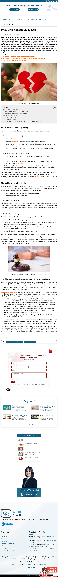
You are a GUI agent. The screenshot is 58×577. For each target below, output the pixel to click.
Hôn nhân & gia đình (7, 543)
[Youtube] (29, 567)
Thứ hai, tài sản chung (10, 119)
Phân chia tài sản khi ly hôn (10, 115)
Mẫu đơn (4, 541)
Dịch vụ (3, 539)
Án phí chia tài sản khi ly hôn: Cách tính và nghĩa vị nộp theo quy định (19, 406)
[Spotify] (34, 567)
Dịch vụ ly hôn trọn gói (30, 438)
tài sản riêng (38, 176)
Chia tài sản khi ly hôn (18, 342)
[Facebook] (24, 567)
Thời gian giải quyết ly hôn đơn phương (14, 60)
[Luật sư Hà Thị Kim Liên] (29, 480)
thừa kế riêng (15, 141)
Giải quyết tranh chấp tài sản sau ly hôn (31, 444)
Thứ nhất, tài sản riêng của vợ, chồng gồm (16, 111)
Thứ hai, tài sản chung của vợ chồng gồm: (16, 113)
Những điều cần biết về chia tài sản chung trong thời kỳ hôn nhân (47, 416)
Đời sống (4, 548)
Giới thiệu (4, 536)
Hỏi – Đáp (4, 546)
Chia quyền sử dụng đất (8, 292)
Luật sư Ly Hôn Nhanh (24, 575)
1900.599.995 (27, 564)
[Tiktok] (31, 567)
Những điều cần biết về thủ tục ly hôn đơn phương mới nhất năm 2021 (24, 58)
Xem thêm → (29, 424)
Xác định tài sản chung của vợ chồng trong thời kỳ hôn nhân (47, 406)
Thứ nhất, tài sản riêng (10, 117)
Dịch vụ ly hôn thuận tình (31, 448)
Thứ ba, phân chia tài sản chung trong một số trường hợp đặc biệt (22, 121)
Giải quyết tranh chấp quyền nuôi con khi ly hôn (32, 453)
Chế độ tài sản (9, 342)
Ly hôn (25, 342)
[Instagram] (26, 567)
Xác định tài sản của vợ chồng (11, 109)
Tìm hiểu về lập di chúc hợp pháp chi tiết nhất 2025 (19, 416)
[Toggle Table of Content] (53, 107)
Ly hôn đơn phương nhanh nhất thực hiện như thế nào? (19, 56)
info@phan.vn (41, 564)
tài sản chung (20, 163)
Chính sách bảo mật (39, 384)
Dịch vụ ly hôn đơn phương (31, 457)
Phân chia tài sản (7, 25)
